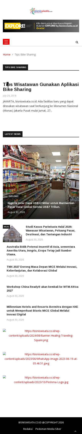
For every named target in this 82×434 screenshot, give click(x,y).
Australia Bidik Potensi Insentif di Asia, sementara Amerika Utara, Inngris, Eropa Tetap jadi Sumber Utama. (41, 250)
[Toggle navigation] (6, 42)
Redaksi (28, 429)
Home (6, 54)
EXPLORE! (13, 196)
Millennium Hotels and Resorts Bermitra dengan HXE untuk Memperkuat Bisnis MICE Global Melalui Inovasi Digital (42, 310)
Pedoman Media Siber (48, 429)
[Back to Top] (75, 431)
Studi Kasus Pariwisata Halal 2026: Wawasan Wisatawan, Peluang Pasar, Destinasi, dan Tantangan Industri (50, 230)
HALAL (6, 227)
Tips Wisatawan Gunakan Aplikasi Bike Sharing (41, 87)
